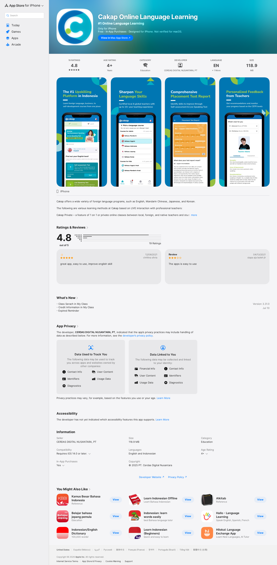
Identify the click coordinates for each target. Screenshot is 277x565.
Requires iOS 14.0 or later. (72, 453)
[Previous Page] (52, 132)
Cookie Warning (113, 561)
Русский (108, 550)
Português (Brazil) (167, 550)
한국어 (151, 550)
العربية (97, 550)
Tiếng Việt (184, 550)
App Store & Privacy (92, 561)
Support (129, 561)
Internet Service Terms (67, 561)
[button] (24, 25)
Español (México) (81, 550)
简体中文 (120, 550)
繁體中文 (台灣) (200, 550)
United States (63, 550)
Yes (59, 465)
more (194, 214)
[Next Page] (273, 132)
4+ (202, 453)
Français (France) (136, 550)
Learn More (163, 398)
